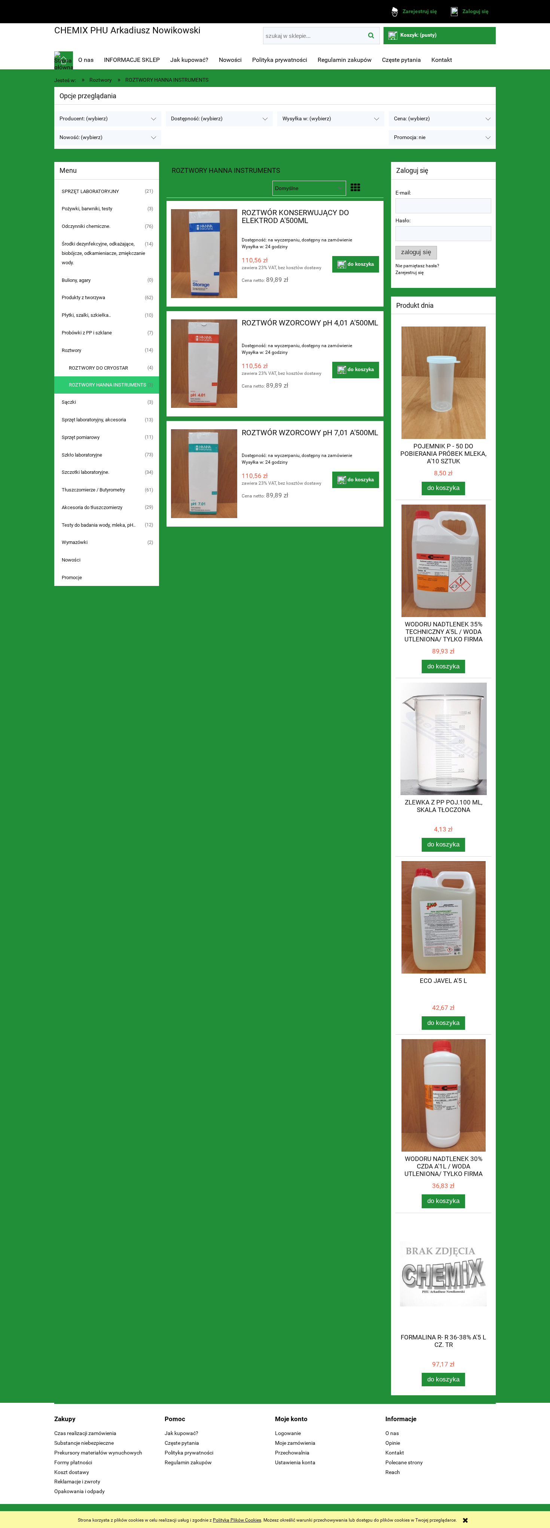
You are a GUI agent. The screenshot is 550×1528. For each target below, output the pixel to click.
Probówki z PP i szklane (87, 333)
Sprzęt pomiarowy (81, 437)
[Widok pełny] (372, 187)
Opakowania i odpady (79, 1491)
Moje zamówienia (295, 1443)
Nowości (71, 560)
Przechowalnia (292, 1453)
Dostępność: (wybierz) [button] (197, 118)
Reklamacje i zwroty (77, 1482)
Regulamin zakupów (188, 1462)
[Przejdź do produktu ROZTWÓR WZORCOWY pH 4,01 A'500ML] (204, 363)
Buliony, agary (76, 280)
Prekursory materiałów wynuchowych (98, 1453)
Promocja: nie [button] (409, 137)
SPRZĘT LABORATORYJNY (90, 191)
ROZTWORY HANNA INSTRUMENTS (107, 385)
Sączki (69, 402)
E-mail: (403, 193)
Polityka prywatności (189, 1453)
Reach (392, 1472)
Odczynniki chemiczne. (86, 226)
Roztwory (71, 350)
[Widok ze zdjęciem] (355, 187)
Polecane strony (404, 1462)
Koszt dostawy (71, 1472)
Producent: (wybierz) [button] (83, 118)
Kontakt (394, 1453)
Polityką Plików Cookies (237, 1520)
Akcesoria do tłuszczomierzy (92, 507)
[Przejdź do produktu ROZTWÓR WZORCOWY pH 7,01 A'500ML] (204, 473)
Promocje (72, 577)
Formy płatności (73, 1462)
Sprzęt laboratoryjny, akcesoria (94, 419)
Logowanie (288, 1433)
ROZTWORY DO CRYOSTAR (98, 368)
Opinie (392, 1443)
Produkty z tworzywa (83, 297)
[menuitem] (86, 60)
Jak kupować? (181, 1433)
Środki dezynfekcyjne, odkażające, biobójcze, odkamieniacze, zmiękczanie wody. (103, 253)
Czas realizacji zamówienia (85, 1433)
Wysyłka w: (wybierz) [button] (306, 118)
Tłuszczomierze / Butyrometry (93, 490)
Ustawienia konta (295, 1462)
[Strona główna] (63, 60)
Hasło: (402, 220)
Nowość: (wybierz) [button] (81, 137)
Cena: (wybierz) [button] (412, 118)
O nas (392, 1433)
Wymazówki (75, 542)
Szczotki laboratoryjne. (85, 472)
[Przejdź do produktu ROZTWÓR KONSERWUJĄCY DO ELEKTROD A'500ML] (204, 253)
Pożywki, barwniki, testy (87, 208)
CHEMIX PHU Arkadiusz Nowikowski (127, 30)
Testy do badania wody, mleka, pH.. (98, 525)
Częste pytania (182, 1443)
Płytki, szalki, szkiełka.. (86, 315)
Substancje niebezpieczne (84, 1443)
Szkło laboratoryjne (82, 455)
